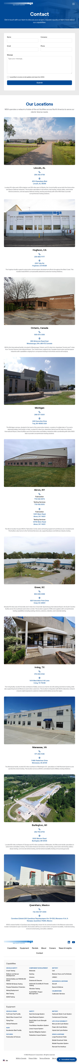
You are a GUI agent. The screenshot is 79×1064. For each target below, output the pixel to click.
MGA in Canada (21, 1058)
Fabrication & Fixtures (13, 1037)
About (43, 948)
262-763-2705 (39, 832)
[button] (73, 4)
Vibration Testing (34, 988)
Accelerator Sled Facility (13, 1030)
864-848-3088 (39, 594)
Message (10, 55)
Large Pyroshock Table (59, 1037)
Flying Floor (9, 1020)
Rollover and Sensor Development (12, 975)
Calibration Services (58, 993)
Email (9, 46)
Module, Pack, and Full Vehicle (61, 974)
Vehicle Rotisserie (11, 1023)
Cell (53, 970)
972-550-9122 (39, 674)
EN (7, 1060)
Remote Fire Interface (59, 1046)
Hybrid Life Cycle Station (60, 1030)
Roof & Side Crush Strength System (38, 1021)
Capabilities (12, 948)
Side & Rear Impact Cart (14, 1017)
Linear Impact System (36, 1028)
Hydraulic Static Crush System (62, 1014)
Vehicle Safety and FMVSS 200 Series (16, 979)
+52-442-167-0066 (39, 912)
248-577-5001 (39, 415)
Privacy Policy (33, 1058)
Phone (43, 46)
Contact (39, 953)
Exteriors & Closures (35, 980)
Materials (32, 970)
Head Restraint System (36, 1017)
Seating (31, 974)
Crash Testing (10, 970)
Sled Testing (10, 993)
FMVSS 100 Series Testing (14, 984)
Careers (52, 948)
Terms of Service (45, 1058)
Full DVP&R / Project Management (35, 992)
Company (44, 37)
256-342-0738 (39, 175)
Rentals (35, 948)
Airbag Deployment (12, 990)
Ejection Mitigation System (37, 1032)
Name (9, 37)
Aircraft (54, 984)
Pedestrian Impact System (37, 1035)
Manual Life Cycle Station (60, 1024)
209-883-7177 (39, 257)
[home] (18, 3)
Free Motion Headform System (39, 1025)
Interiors (31, 977)
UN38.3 (54, 977)
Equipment (24, 948)
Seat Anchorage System (37, 1014)
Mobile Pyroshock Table (59, 1040)
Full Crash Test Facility (13, 1014)
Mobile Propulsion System (60, 1043)
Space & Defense (57, 987)
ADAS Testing (10, 997)
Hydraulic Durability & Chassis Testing (38, 984)
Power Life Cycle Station (59, 1027)
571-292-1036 (40, 754)
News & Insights (65, 948)
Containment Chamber (59, 1017)
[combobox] (5, 1060)
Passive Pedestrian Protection (15, 987)
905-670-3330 (39, 335)
